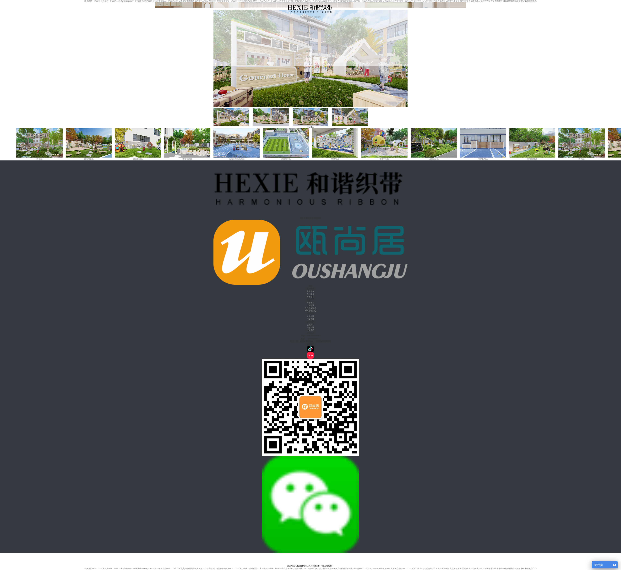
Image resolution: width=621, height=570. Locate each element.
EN (310, 64)
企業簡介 (310, 325)
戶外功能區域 (310, 311)
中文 (310, 61)
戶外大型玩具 (310, 308)
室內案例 (310, 291)
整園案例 (310, 297)
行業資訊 (310, 319)
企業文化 (310, 327)
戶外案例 (310, 294)
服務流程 (310, 330)
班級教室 (310, 302)
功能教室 (310, 305)
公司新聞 (310, 316)
